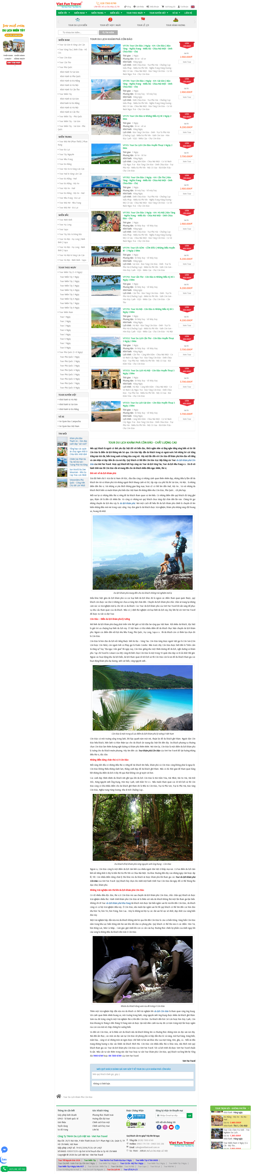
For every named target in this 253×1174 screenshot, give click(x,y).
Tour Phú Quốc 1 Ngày (70, 356)
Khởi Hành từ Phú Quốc (70, 76)
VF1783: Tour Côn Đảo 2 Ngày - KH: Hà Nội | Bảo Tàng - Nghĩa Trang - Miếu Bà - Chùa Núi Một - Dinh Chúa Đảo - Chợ (149, 215)
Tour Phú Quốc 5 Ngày (70, 374)
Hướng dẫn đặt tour (101, 1118)
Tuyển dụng (63, 1125)
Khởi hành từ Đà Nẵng (69, 103)
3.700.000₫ (186, 156)
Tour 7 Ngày (65, 343)
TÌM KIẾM (109, 33)
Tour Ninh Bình (65, 219)
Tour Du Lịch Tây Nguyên (93, 1169)
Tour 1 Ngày (65, 316)
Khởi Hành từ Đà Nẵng (70, 80)
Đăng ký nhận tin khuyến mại (169, 1110)
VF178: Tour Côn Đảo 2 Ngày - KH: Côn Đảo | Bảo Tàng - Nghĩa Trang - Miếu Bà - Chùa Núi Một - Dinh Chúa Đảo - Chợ (147, 48)
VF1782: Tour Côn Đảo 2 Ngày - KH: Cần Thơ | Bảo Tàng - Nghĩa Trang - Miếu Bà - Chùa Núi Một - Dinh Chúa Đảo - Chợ (147, 180)
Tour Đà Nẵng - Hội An (69, 183)
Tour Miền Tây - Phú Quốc (70, 116)
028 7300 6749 (108, 3)
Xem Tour (187, 62)
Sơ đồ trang (63, 1129)
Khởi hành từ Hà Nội (68, 399)
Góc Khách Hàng (100, 1110)
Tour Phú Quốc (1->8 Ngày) (71, 352)
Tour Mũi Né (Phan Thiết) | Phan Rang (72, 143)
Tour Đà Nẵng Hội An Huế (68, 1169)
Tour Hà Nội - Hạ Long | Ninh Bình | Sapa (71, 241)
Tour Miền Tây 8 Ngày (70, 307)
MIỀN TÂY (62, 12)
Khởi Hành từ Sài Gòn (69, 98)
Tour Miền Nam (66, 312)
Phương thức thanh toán (102, 1114)
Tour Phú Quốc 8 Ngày (70, 387)
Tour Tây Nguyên (66, 154)
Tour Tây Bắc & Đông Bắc (70, 234)
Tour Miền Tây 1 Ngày (69, 276)
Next (194, 22)
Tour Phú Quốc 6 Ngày (70, 378)
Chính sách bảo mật (101, 1122)
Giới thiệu (140, 6)
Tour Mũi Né (169, 1166)
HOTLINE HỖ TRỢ (17, 1169)
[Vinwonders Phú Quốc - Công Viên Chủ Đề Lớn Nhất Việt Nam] (62, 482)
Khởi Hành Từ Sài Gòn (69, 71)
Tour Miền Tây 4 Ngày (70, 290)
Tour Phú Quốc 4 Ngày (70, 370)
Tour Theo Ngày (134, 12)
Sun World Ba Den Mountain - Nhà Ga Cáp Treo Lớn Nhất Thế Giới (78, 472)
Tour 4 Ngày (65, 330)
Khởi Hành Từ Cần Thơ (70, 89)
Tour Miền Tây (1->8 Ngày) (70, 272)
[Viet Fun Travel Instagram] (164, 1127)
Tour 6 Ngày (65, 338)
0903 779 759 (143, 1143)
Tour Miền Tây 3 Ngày (69, 285)
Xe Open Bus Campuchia (70, 421)
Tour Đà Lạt (64, 149)
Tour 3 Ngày (65, 325)
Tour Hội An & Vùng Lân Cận (71, 168)
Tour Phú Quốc (65, 67)
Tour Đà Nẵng (65, 164)
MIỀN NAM (79, 12)
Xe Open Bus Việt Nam (69, 426)
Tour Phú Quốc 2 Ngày (70, 361)
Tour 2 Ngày (65, 321)
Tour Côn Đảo (65, 57)
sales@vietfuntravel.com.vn (147, 1147)
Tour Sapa (63, 229)
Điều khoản (154, 6)
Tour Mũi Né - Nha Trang (70, 202)
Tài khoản (184, 6)
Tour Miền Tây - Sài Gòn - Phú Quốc (71, 128)
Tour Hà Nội (129, 1166)
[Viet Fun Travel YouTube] (171, 1127)
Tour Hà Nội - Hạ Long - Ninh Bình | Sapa (71, 249)
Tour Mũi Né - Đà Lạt (68, 207)
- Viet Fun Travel (95, 1154)
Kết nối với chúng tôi (165, 1122)
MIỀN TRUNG (97, 12)
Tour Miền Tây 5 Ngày (69, 294)
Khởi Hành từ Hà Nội (69, 85)
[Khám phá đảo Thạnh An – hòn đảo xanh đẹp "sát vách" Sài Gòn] (62, 441)
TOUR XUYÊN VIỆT (157, 12)
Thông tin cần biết (66, 1110)
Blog (129, 6)
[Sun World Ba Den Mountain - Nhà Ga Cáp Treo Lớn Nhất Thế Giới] (62, 472)
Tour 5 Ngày (65, 334)
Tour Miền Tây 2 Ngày (70, 281)
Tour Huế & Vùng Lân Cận (70, 173)
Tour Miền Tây (65, 94)
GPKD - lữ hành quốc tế (68, 1118)
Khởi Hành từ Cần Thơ (69, 111)
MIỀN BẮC (115, 12)
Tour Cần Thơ (65, 62)
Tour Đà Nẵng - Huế (68, 178)
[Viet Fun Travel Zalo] (177, 1127)
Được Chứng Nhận (135, 1110)
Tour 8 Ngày (65, 347)
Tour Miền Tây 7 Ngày (69, 303)
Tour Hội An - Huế (67, 188)
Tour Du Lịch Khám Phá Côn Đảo (111, 39)
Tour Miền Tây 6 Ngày (70, 298)
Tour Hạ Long (65, 224)
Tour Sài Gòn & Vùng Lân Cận (72, 44)
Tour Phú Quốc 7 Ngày (70, 383)
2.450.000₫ (186, 56)
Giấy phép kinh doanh (67, 1114)
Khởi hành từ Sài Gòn (68, 404)
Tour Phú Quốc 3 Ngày (70, 365)
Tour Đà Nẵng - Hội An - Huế (71, 193)
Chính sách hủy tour (101, 1125)
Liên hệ (188, 12)
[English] (193, 6)
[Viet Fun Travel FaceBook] (158, 1127)
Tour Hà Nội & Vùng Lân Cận (71, 255)
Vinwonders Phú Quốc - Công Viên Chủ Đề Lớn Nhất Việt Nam (77, 482)
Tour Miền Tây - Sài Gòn (69, 121)
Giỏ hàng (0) (170, 6)
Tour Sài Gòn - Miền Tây (97, 1166)
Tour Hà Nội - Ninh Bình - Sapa (72, 260)
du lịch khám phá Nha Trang (118, 903)
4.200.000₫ (186, 127)
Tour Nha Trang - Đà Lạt (69, 197)
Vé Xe (175, 12)
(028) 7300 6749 (145, 1140)
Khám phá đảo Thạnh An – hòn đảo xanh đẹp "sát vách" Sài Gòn (78, 441)
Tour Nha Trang (66, 159)
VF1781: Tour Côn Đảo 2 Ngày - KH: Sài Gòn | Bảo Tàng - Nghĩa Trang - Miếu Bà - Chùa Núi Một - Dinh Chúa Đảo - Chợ (147, 83)
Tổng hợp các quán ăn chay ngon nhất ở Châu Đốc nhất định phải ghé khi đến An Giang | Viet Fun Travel (78, 451)
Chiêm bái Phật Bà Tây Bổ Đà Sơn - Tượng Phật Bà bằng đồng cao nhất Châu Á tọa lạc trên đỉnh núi (78, 462)
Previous (58, 22)
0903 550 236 (157, 1143)
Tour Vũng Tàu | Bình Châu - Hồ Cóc (72, 51)
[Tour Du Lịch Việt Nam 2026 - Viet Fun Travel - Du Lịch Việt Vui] (69, 4)
